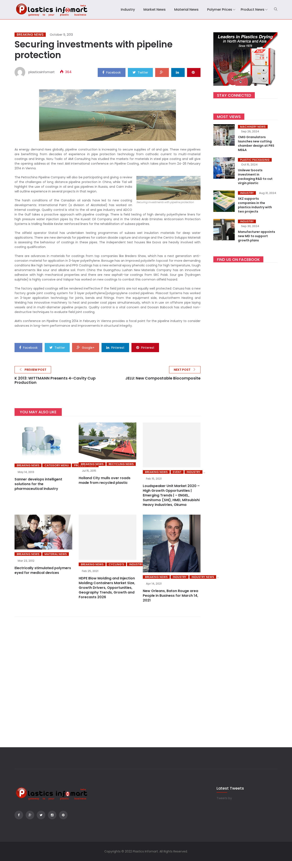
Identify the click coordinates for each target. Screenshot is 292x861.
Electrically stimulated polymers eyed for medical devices (43, 570)
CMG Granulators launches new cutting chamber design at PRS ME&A (256, 143)
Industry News (203, 577)
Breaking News (30, 34)
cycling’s (116, 564)
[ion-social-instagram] (52, 815)
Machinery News (252, 126)
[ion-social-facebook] (19, 815)
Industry (128, 9)
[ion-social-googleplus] (30, 815)
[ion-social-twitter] (41, 815)
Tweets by (224, 798)
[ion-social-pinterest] (63, 815)
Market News (154, 9)
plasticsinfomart (41, 72)
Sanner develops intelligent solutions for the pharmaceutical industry (38, 484)
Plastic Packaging (255, 160)
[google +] (162, 72)
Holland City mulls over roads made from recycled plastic (104, 480)
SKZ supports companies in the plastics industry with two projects (255, 205)
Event (177, 472)
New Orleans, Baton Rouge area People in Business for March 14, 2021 (170, 595)
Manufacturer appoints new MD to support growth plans (256, 236)
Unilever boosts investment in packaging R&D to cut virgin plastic (255, 176)
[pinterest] (194, 72)
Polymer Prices (219, 9)
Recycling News (121, 464)
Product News (252, 9)
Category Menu (56, 465)
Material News (186, 9)
